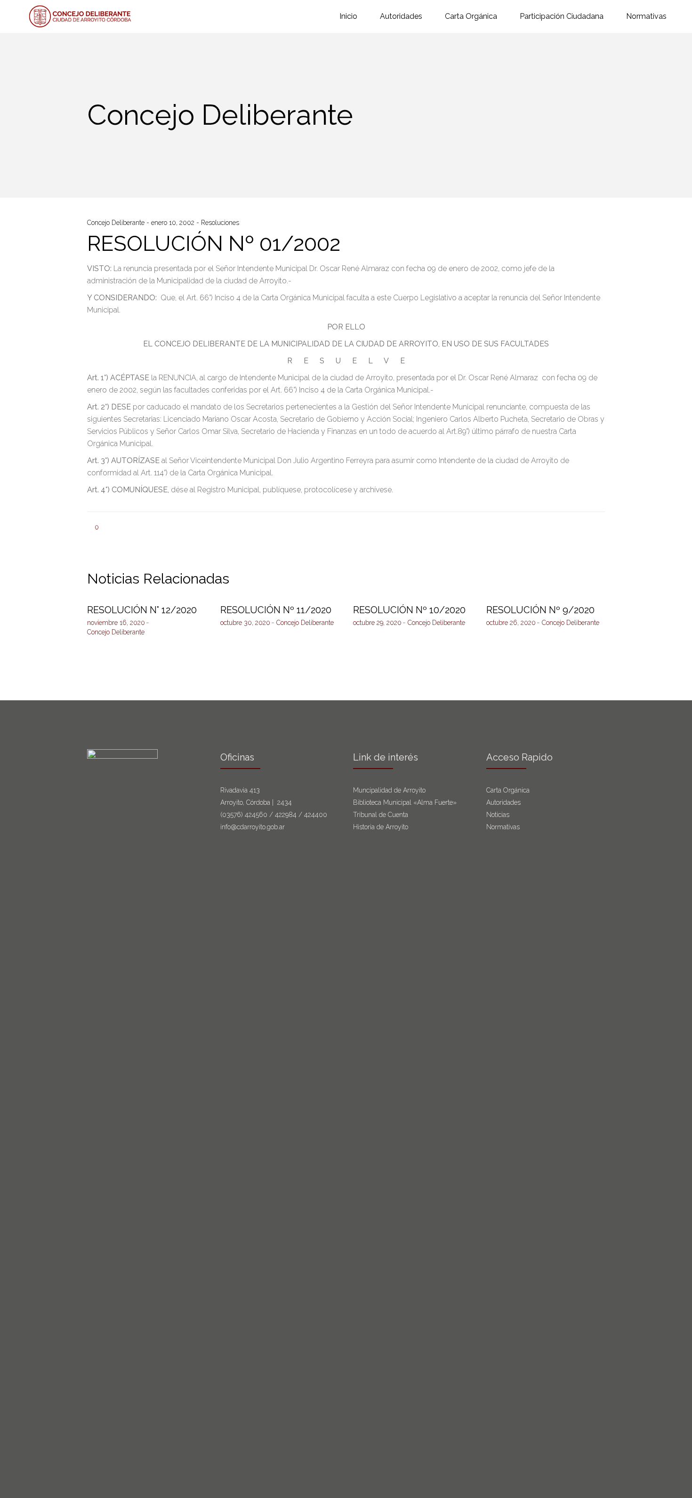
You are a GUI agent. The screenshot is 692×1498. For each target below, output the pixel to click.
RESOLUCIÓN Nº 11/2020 (275, 610)
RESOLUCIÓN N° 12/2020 (142, 610)
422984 (286, 814)
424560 (256, 814)
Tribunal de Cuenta (380, 814)
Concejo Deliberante (116, 222)
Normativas (504, 827)
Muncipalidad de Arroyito (389, 790)
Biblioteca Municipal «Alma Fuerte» (405, 802)
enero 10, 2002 (173, 222)
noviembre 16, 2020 (116, 622)
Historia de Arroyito (380, 827)
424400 (315, 814)
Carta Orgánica (508, 790)
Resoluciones (220, 222)
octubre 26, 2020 (511, 622)
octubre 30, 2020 (245, 622)
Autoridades (503, 802)
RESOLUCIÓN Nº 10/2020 (409, 610)
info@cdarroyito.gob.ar (252, 827)
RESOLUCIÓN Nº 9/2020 (540, 610)
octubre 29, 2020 (377, 622)
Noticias (497, 814)
